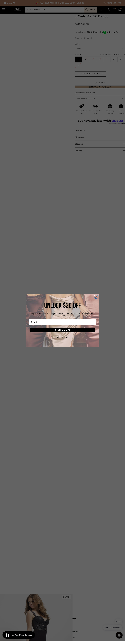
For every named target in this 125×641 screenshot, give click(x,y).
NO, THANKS (62, 337)
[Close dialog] (96, 297)
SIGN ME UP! (62, 330)
